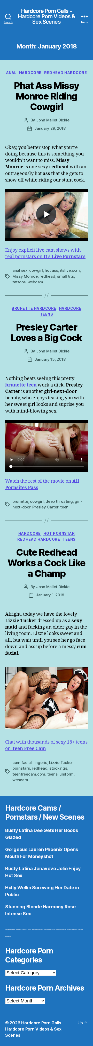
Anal (11, 72)
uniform (66, 774)
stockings (58, 768)
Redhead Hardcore (65, 72)
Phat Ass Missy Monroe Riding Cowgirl (46, 96)
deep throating (59, 501)
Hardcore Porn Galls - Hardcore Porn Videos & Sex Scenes (46, 16)
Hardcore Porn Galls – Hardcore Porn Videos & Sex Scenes (34, 1029)
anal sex (19, 270)
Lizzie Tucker (61, 762)
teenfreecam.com (28, 774)
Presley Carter (45, 507)
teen (64, 507)
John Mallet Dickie (52, 120)
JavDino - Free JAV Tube (23, 929)
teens (52, 774)
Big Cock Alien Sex (37, 929)
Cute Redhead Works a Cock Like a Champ (46, 563)
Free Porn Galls (61, 929)
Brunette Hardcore (34, 308)
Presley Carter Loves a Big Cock (46, 332)
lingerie (40, 762)
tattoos (19, 281)
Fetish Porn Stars (72, 929)
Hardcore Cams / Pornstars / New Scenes (44, 812)
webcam (35, 281)
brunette (20, 501)
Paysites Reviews (49, 929)
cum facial (22, 762)
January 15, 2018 (50, 359)
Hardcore (30, 72)
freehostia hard (10, 929)
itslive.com (70, 270)
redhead (47, 276)
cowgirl (36, 270)
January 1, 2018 (50, 594)
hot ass (51, 270)
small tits (65, 276)
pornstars (21, 768)
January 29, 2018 (50, 128)
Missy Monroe (25, 276)
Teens (46, 314)
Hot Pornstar (59, 533)
